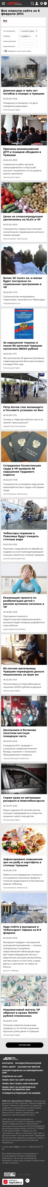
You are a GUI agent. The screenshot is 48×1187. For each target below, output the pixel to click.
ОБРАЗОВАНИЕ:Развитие (16, 758)
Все (5, 21)
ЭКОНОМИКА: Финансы (15, 239)
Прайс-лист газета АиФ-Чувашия (20, 1083)
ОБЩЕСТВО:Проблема (14, 426)
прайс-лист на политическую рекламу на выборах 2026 (19, 1088)
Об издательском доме (28, 1063)
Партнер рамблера (24, 1174)
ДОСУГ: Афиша (11, 971)
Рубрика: (6, 36)
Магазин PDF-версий (29, 1067)
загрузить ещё (24, 1045)
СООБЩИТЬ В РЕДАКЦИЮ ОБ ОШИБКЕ (21, 1093)
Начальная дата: (9, 41)
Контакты (7, 1063)
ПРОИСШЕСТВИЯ (11, 110)
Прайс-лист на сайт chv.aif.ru (18, 1080)
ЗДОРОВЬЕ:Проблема (14, 629)
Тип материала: (9, 31)
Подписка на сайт (12, 1076)
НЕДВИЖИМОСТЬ (11, 303)
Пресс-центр (9, 1067)
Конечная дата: (9, 46)
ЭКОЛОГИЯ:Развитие (14, 559)
